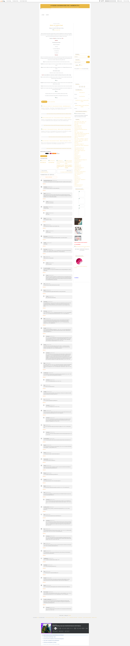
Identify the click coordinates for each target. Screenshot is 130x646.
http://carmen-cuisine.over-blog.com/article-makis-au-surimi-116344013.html (60, 136)
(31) (79, 149)
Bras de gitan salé (82, 92)
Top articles (56, 617)
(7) (76, 175)
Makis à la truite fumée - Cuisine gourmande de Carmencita (66, 140)
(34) (79, 147)
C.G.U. (68, 617)
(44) (78, 141)
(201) (79, 122)
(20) (76, 158)
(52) (81, 140)
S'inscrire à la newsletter (44, 156)
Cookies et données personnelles (87, 617)
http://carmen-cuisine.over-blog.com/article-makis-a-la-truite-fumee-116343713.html (59, 148)
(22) (77, 157)
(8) (78, 172)
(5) (77, 180)
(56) (76, 137)
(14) (77, 165)
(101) (76, 124)
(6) (79, 179)
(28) (79, 150)
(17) (77, 161)
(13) (77, 166)
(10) (77, 170)
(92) (77, 126)
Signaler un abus (64, 617)
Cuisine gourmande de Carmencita (65, 5)
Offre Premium (80, 617)
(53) (81, 138)
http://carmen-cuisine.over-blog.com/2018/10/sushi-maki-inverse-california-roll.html (59, 113)
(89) (78, 128)
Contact (47, 14)
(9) (79, 171)
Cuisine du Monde (56, 23)
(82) (80, 129)
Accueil (43, 14)
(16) (76, 162)
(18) (80, 159)
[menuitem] (43, 15)
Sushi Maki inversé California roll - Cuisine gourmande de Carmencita (67, 106)
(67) (80, 134)
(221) (80, 121)
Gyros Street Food (82, 96)
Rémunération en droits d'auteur (73, 617)
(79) (75, 130)
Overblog (69, 615)
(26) (76, 151)
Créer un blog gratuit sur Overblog (50, 617)
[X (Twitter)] (101, 1)
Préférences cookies (94, 617)
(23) (76, 153)
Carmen (80, 68)
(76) (78, 132)
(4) (78, 184)
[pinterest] (103, 1)
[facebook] (99, 1)
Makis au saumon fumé (51, 101)
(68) (81, 133)
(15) (76, 163)
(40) (76, 142)
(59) (79, 136)
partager (62, 631)
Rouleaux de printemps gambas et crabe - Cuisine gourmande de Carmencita (68, 117)
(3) (78, 186)
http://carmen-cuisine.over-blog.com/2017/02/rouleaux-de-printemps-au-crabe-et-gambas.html (57, 125)
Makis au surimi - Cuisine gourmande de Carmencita (65, 129)
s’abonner (55, 631)
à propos (67, 631)
